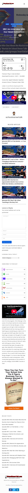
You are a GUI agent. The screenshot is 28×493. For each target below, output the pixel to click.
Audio (7, 24)
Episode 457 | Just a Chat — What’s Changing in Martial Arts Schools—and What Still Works (13, 161)
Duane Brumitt (15, 107)
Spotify (21, 80)
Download (5, 76)
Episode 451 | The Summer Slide (11, 462)
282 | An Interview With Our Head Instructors (14, 30)
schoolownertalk (14, 117)
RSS (23, 82)
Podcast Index (16, 82)
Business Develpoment (16, 24)
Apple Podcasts (13, 80)
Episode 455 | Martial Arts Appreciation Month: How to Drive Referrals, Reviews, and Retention (12, 182)
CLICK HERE (15, 361)
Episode (14, 26)
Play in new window (13, 74)
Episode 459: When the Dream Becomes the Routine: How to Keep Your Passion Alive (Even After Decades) (14, 422)
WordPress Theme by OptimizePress (14, 485)
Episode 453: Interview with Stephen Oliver (14, 455)
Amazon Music (6, 82)
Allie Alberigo (6, 107)
